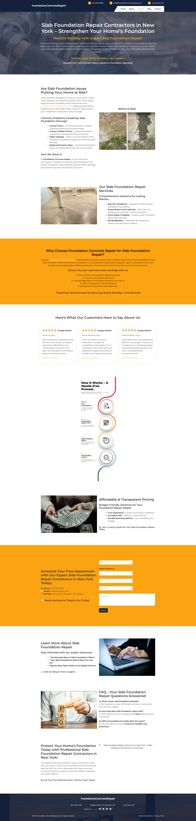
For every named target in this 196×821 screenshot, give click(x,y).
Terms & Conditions (146, 816)
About (131, 9)
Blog (149, 9)
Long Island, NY (158, 3)
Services (140, 9)
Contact (157, 9)
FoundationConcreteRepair (49, 5)
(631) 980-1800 (97, 3)
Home (123, 9)
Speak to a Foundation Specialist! (116, 63)
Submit (103, 610)
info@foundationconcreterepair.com (128, 3)
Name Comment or (107, 569)
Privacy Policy (159, 816)
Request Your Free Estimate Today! (81, 63)
